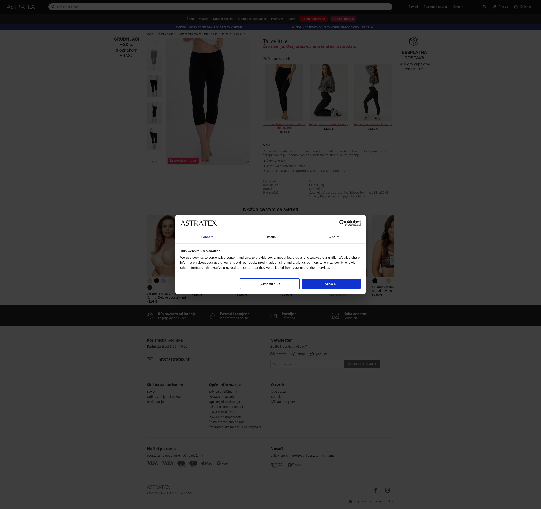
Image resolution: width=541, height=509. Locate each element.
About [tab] (334, 237)
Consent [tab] (207, 237)
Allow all (331, 283)
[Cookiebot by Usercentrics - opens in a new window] (342, 223)
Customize (267, 283)
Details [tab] (270, 237)
